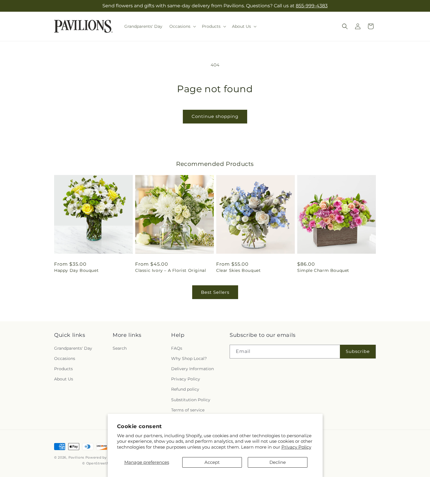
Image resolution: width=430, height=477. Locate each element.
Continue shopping (215, 116)
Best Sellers (215, 292)
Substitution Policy (190, 399)
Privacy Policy (296, 447)
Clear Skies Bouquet (238, 270)
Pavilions (76, 457)
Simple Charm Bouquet (323, 270)
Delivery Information (192, 368)
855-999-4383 (312, 5)
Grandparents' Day (73, 348)
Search (120, 348)
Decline (277, 462)
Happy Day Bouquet (76, 270)
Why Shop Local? (189, 358)
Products (63, 368)
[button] (182, 26)
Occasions (64, 358)
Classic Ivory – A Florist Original (170, 270)
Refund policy (185, 389)
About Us (63, 378)
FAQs (176, 348)
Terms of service (187, 409)
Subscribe (358, 351)
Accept (212, 462)
